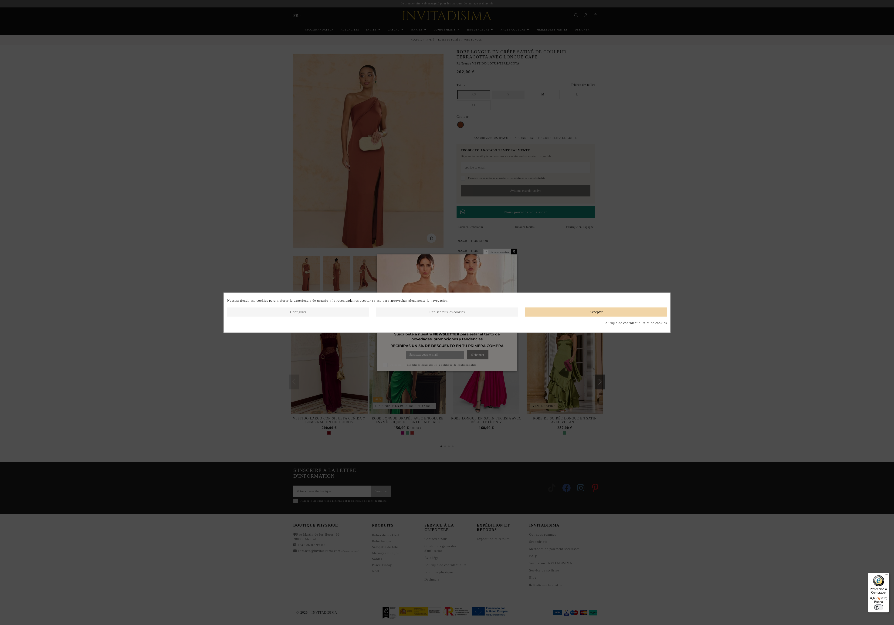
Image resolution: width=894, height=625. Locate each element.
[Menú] (886, 575)
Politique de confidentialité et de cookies (635, 323)
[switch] (878, 607)
